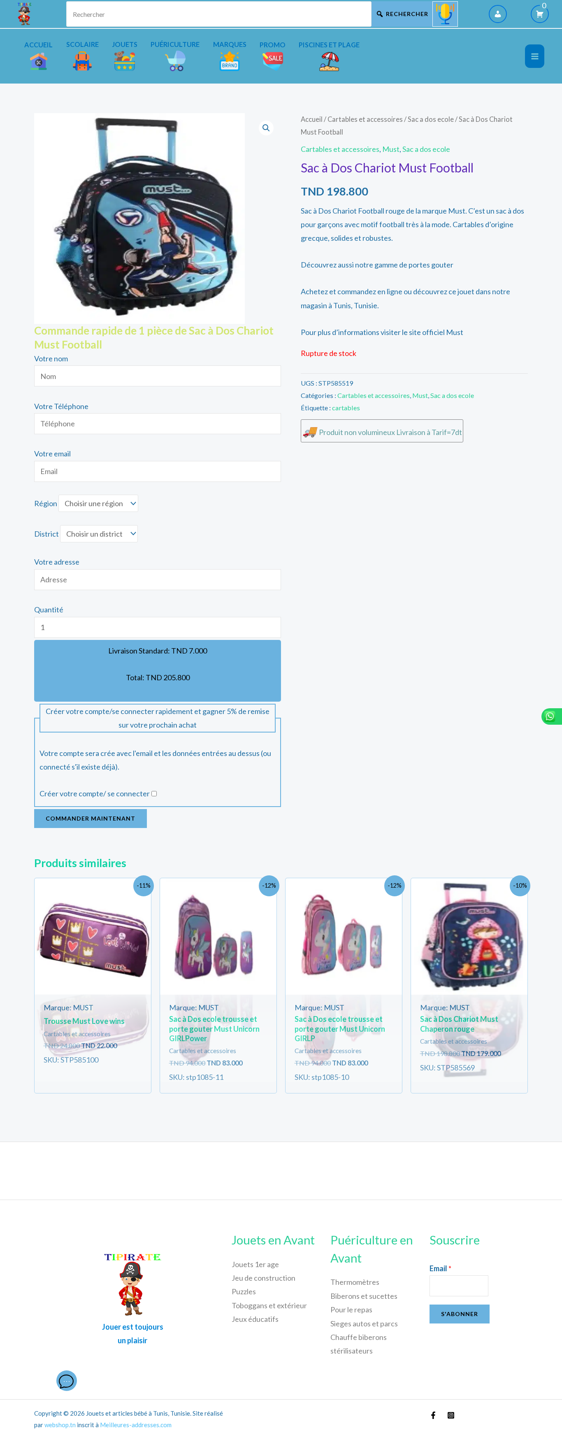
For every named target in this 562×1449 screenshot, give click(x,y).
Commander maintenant (90, 818)
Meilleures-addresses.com (136, 1424)
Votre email (52, 453)
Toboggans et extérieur (269, 1305)
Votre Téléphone (61, 406)
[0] (540, 14)
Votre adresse (56, 561)
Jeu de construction (263, 1277)
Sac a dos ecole (431, 119)
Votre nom (51, 358)
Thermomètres (354, 1281)
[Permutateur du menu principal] (534, 56)
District (46, 533)
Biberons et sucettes (363, 1295)
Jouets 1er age (255, 1264)
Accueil (312, 119)
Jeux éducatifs (255, 1318)
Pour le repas (351, 1309)
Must (390, 149)
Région (45, 503)
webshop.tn (60, 1424)
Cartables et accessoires (365, 119)
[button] (266, 128)
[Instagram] (451, 1415)
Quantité (48, 609)
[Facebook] (433, 1415)
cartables (346, 408)
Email (440, 1268)
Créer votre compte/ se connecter (94, 793)
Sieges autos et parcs (364, 1323)
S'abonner (459, 1313)
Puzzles (244, 1291)
